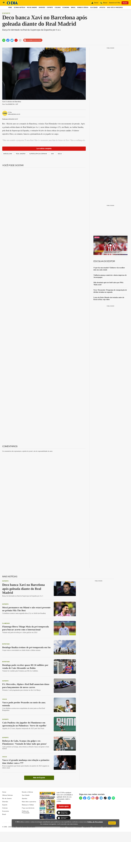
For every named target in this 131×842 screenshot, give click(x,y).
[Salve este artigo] (16, 40)
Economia (65, 7)
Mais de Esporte (39, 777)
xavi (52, 154)
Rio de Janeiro (32, 7)
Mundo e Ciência (82, 7)
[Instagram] (92, 798)
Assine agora (64, 806)
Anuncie (62, 827)
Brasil (73, 7)
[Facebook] (84, 798)
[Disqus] (44, 479)
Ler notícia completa (44, 148)
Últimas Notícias (19, 7)
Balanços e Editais (28, 805)
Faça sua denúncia (28, 808)
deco (60, 154)
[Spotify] (113, 798)
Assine (125, 3)
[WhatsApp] (80, 798)
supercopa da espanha (38, 154)
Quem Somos (107, 827)
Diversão (42, 7)
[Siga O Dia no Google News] (33, 40)
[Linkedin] (109, 798)
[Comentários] (20, 40)
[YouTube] (97, 798)
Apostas (102, 7)
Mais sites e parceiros (29, 801)
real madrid (20, 154)
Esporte (50, 7)
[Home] (12, 4)
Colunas (58, 7)
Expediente (86, 827)
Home (10, 7)
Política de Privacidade (25, 812)
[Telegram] (101, 798)
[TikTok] (105, 798)
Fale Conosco (96, 827)
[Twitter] (88, 798)
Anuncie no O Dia (114, 2)
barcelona (7, 154)
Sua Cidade (94, 7)
